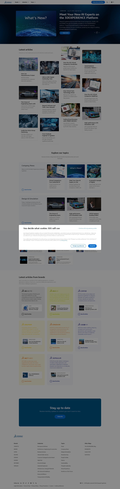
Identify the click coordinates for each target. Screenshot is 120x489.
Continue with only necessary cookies (88, 228)
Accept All (92, 245)
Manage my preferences (78, 245)
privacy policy (64, 240)
